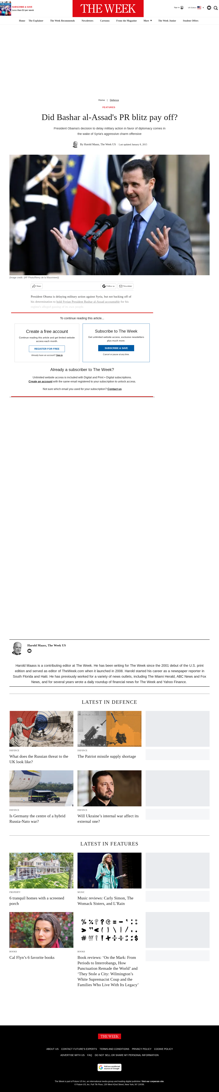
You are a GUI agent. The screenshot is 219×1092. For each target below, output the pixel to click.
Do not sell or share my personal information (127, 1055)
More (147, 20)
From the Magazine (126, 20)
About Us (52, 1049)
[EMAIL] (30, 651)
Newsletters (87, 20)
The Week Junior (167, 20)
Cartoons (105, 20)
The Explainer (36, 20)
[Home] (21, 20)
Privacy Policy (141, 1049)
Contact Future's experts (79, 1049)
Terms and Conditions (114, 1049)
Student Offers (190, 20)
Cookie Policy (163, 1049)
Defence (114, 100)
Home (101, 100)
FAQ (89, 1055)
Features (108, 107)
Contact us (114, 389)
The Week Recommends (62, 20)
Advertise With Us (72, 1055)
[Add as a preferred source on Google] (109, 1067)
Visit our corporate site (152, 1081)
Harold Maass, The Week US (100, 144)
